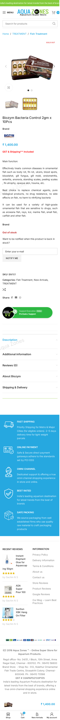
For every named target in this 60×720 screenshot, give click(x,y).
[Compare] (4, 289)
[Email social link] (16, 297)
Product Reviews (41, 588)
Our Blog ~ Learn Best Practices (44, 601)
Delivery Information (43, 560)
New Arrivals (41, 279)
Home (5, 33)
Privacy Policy (40, 554)
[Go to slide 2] (31, 90)
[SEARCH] (54, 23)
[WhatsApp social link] (20, 297)
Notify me (12, 258)
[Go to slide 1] (28, 90)
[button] (5, 66)
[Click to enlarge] (8, 87)
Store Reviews (40, 583)
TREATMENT (19, 33)
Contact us (38, 577)
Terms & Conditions (43, 566)
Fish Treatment (38, 33)
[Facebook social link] (12, 297)
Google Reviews (41, 594)
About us (37, 571)
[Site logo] (33, 12)
